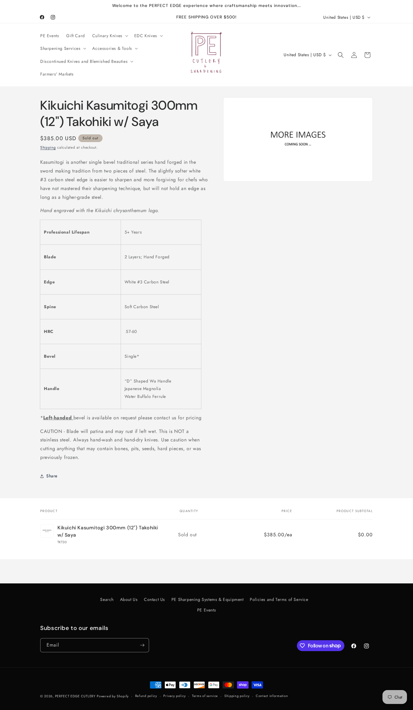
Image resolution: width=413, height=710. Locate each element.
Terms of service (205, 695)
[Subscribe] (142, 645)
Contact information (272, 695)
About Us (129, 599)
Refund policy (146, 695)
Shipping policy (237, 695)
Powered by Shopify (113, 696)
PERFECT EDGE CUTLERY (75, 696)
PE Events (206, 610)
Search (107, 599)
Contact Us (154, 599)
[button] (110, 35)
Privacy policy (174, 695)
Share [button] (51, 476)
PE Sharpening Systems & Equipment (207, 599)
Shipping (48, 147)
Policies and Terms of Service (279, 599)
